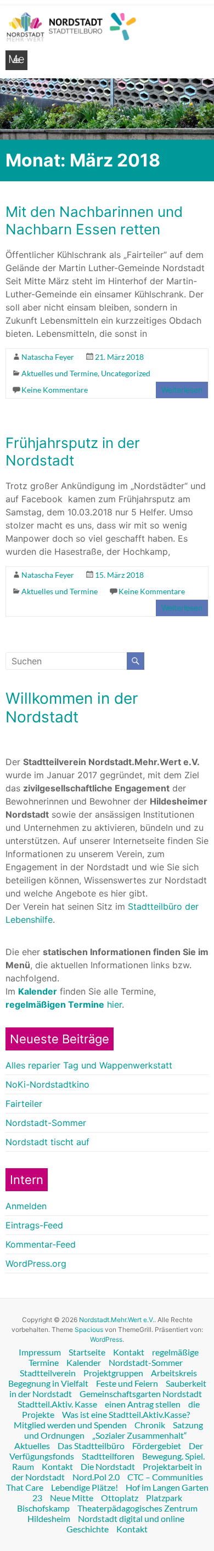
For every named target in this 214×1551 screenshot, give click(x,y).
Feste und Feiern (127, 1383)
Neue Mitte (71, 1497)
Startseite (87, 1352)
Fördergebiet (156, 1445)
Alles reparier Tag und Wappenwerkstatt (88, 1065)
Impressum (40, 1352)
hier (63, 1004)
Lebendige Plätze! (84, 1487)
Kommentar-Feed (40, 1244)
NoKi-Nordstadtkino (47, 1084)
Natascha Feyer (47, 356)
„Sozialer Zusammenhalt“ (139, 1435)
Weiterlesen (181, 389)
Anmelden (26, 1205)
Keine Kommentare (54, 389)
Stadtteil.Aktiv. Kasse (57, 1404)
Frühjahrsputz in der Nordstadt (72, 451)
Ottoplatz (119, 1497)
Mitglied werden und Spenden (70, 1425)
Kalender (83, 1362)
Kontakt (128, 1352)
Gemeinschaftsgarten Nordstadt (141, 1393)
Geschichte (87, 1529)
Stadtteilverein (48, 1373)
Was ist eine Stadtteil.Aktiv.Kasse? (126, 1414)
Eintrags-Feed (34, 1225)
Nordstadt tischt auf (47, 1141)
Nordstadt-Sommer (45, 1122)
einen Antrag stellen (143, 1404)
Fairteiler (23, 1103)
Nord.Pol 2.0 (96, 1477)
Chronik (149, 1425)
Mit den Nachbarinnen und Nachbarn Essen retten (94, 220)
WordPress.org (35, 1263)
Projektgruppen (113, 1373)
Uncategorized (125, 373)
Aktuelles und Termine (59, 373)
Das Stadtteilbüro (91, 1445)
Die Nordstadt (108, 1466)
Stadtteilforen (108, 1456)
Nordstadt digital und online (131, 1518)
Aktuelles (32, 1445)
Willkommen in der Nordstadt (71, 707)
